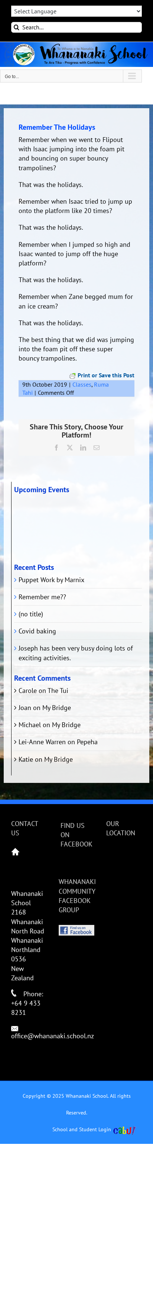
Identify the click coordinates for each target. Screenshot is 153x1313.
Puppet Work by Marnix (51, 579)
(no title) (31, 614)
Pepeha (87, 742)
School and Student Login (81, 1129)
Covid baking (37, 631)
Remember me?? (42, 597)
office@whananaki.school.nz (52, 1036)
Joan (25, 707)
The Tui (58, 690)
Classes (81, 384)
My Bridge (56, 707)
